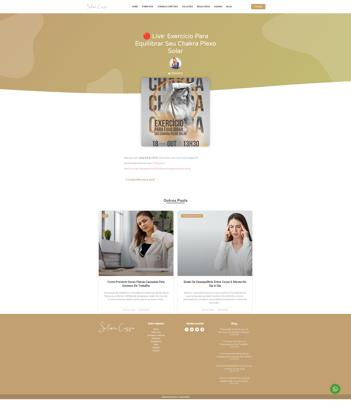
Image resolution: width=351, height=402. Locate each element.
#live (187, 168)
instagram (158, 163)
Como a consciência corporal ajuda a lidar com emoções (234, 379)
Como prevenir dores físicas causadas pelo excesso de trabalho (234, 355)
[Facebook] (192, 329)
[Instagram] (187, 329)
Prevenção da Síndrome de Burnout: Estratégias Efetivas (234, 330)
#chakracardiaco (174, 168)
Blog (229, 6)
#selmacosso (131, 168)
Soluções (187, 6)
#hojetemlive (147, 168)
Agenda (218, 6)
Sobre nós (147, 6)
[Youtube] (197, 329)
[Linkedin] (202, 329)
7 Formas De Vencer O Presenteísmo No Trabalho (234, 343)
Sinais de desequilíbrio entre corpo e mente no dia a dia (234, 367)
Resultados (203, 6)
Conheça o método (167, 6)
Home (135, 6)
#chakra (160, 168)
